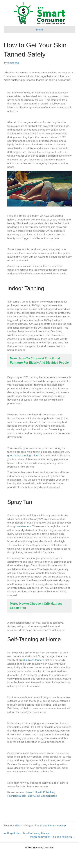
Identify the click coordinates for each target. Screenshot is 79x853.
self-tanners (24, 526)
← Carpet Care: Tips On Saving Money (26, 833)
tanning (61, 825)
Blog (17, 825)
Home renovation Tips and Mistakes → (52, 836)
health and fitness (45, 825)
